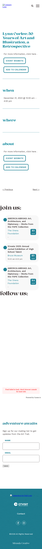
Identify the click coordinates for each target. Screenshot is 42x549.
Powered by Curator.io (33, 397)
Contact (21, 513)
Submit (6, 466)
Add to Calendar (16, 69)
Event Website (14, 60)
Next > (36, 189)
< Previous (8, 189)
